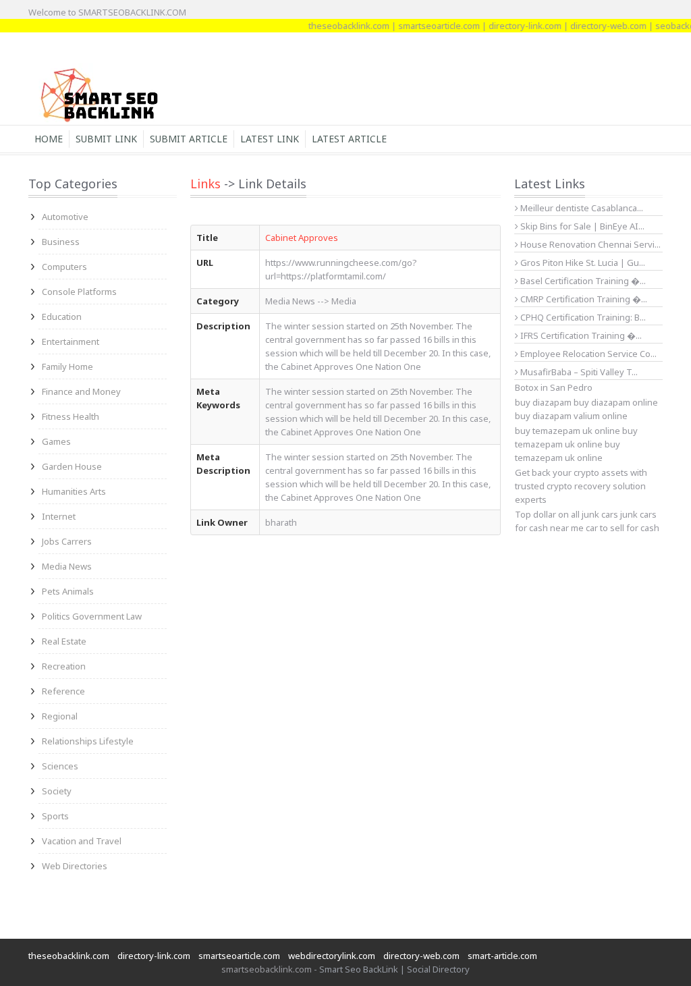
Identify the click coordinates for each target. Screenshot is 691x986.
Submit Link (106, 138)
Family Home (67, 366)
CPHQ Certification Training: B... (582, 317)
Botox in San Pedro (553, 387)
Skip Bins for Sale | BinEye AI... (581, 226)
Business (61, 242)
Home (48, 138)
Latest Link (269, 138)
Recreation (64, 666)
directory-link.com (514, 26)
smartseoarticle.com (429, 26)
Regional (60, 716)
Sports (55, 816)
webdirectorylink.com (331, 956)
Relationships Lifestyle (88, 741)
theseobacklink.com (338, 26)
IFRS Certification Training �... (580, 335)
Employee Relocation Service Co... (587, 354)
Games (56, 441)
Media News (67, 566)
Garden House (72, 466)
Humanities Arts (74, 491)
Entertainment (70, 341)
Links (205, 183)
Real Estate (64, 641)
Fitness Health (70, 416)
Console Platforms (79, 291)
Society (57, 791)
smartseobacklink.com (266, 969)
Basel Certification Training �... (582, 281)
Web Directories (74, 866)
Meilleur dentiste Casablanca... (580, 208)
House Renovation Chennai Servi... (589, 244)
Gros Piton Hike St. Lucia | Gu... (581, 262)
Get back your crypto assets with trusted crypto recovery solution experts (581, 485)
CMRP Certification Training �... (582, 299)
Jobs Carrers (67, 541)
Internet (59, 516)
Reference (63, 691)
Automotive (65, 217)
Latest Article (349, 138)
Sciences (60, 766)
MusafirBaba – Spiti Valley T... (578, 372)
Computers (64, 267)
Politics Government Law (92, 616)
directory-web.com (598, 26)
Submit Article (188, 138)
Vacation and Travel (81, 841)
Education (62, 316)
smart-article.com (502, 956)
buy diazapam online (616, 402)
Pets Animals (68, 591)
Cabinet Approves (301, 237)
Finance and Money (81, 391)
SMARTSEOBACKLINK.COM (132, 12)
